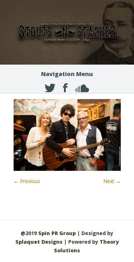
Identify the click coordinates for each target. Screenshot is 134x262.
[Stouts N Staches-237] (67, 168)
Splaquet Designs (39, 241)
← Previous (27, 181)
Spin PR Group (57, 233)
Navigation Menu (67, 74)
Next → (112, 181)
